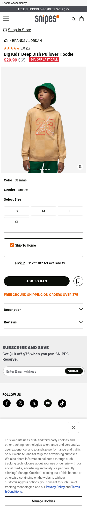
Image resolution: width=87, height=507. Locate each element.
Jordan (35, 40)
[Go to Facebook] (7, 403)
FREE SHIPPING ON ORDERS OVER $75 (43, 9)
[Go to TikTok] (62, 403)
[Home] (47, 19)
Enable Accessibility (14, 3)
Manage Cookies (43, 501)
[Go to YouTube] (48, 403)
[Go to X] (34, 403)
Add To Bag (36, 281)
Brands (18, 40)
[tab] (38, 169)
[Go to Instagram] (20, 403)
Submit (74, 371)
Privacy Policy (55, 487)
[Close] (73, 427)
